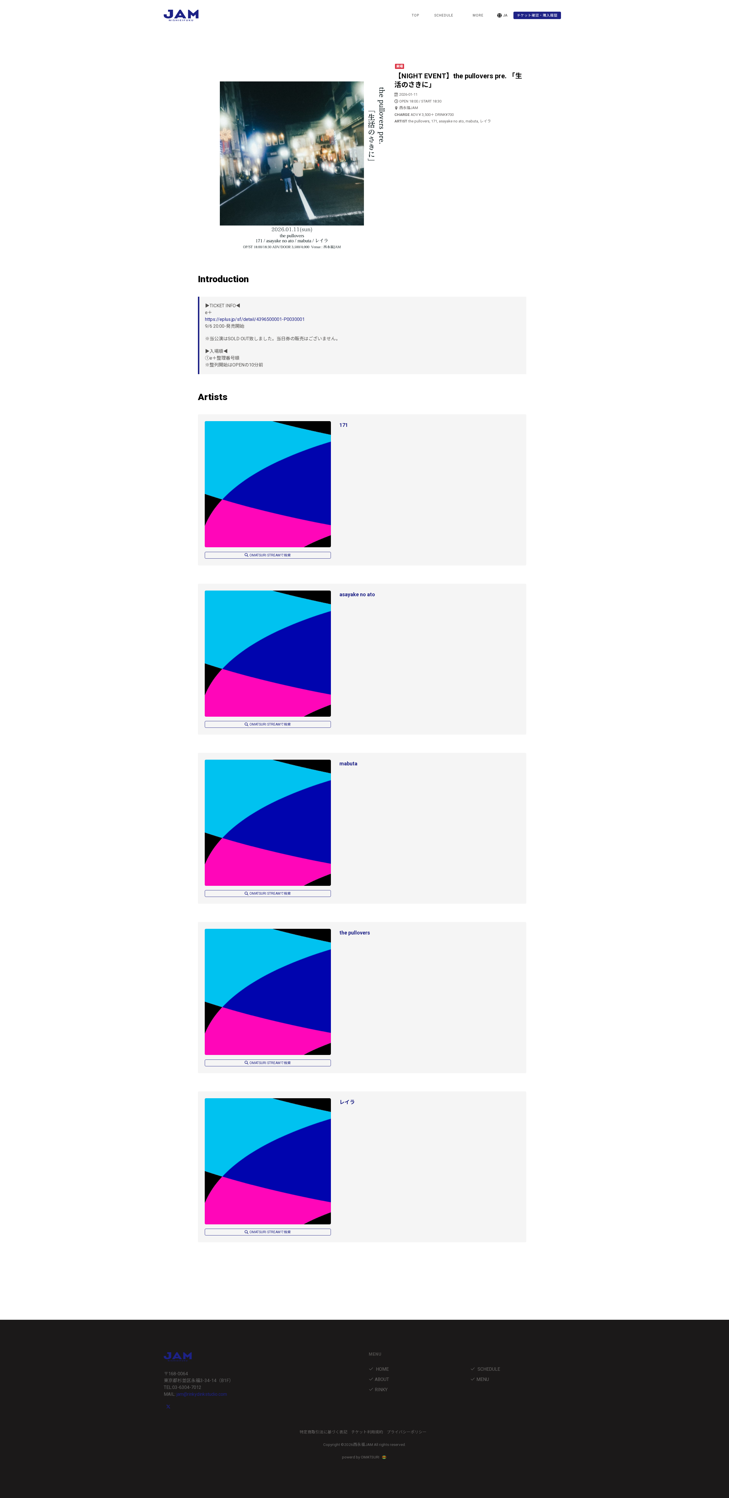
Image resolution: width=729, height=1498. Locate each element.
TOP (415, 15)
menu (482, 1379)
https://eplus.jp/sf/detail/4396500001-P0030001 (255, 319)
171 (343, 425)
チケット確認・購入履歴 (537, 15)
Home (382, 1369)
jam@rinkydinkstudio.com (202, 1394)
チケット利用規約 (367, 1432)
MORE (478, 15)
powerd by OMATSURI (361, 1457)
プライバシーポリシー (407, 1432)
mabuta (348, 764)
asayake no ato (357, 594)
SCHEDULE (443, 15)
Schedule (488, 1369)
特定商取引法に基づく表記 (323, 1432)
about (382, 1379)
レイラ (347, 1102)
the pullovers (354, 933)
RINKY (381, 1389)
